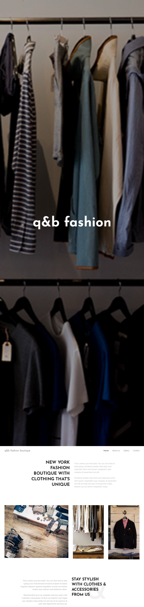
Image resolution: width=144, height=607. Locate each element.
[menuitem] (106, 451)
